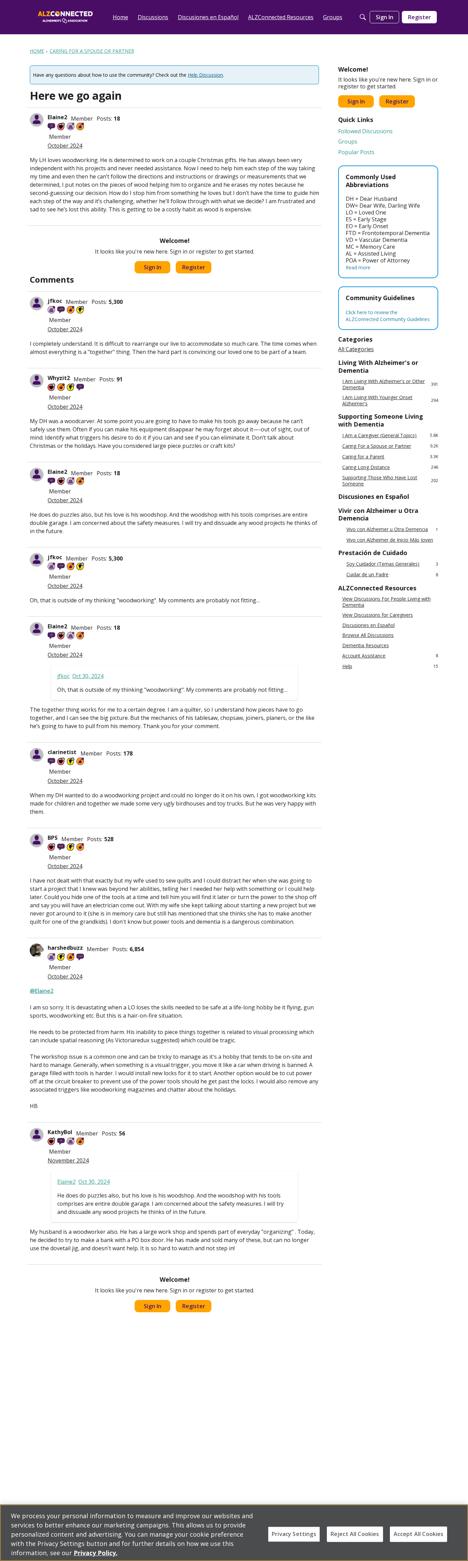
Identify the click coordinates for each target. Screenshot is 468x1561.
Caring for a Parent (390, 456)
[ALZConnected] (65, 17)
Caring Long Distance (390, 467)
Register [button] (193, 267)
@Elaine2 (41, 991)
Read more (358, 267)
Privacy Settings (294, 1534)
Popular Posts (356, 152)
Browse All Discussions (368, 635)
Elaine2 (57, 117)
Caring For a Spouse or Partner (390, 446)
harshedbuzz (65, 947)
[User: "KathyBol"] (37, 1135)
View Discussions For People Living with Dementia (386, 602)
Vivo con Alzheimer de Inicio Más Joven (389, 540)
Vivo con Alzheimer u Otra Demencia (392, 529)
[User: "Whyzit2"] (37, 381)
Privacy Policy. (96, 1553)
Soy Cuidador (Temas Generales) (392, 564)
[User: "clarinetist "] (37, 755)
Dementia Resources (365, 645)
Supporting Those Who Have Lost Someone (390, 481)
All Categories (356, 349)
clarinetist (63, 752)
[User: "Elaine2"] (37, 120)
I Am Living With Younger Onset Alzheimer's (390, 400)
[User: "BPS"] (37, 840)
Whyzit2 (59, 378)
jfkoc (55, 301)
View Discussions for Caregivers (377, 615)
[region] (234, 1532)
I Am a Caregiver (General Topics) (390, 435)
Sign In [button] (152, 267)
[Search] (363, 17)
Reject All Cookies (355, 1534)
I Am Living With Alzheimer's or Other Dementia (390, 384)
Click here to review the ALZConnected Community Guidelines (388, 315)
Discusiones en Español (368, 625)
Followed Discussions (365, 131)
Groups (347, 141)
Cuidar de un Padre (392, 574)
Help (390, 666)
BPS (53, 837)
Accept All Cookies (419, 1534)
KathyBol (60, 1132)
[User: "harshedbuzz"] (37, 950)
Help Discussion (205, 75)
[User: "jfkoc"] (37, 303)
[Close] (457, 1531)
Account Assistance (390, 655)
